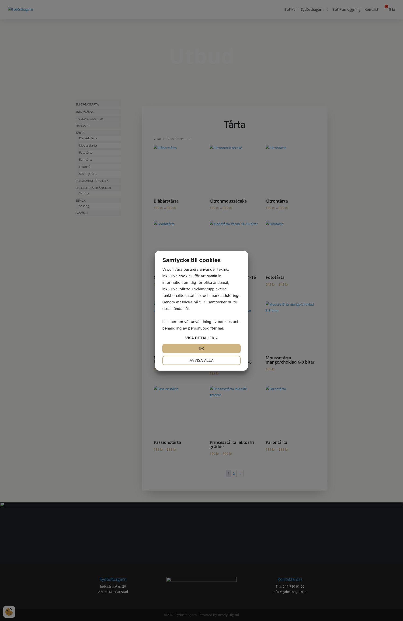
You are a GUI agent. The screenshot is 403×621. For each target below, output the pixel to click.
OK (201, 348)
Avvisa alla (202, 360)
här (220, 328)
